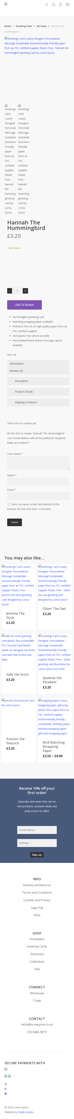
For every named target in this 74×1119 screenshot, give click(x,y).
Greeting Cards (24, 26)
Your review (15, 453)
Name (12, 475)
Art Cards (42, 26)
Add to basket (24, 304)
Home (7, 26)
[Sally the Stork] (19, 651)
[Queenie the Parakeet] (55, 652)
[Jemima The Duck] (19, 585)
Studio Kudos (25, 1112)
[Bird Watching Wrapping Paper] (55, 717)
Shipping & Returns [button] (26, 402)
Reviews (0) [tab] (16, 371)
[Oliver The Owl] (55, 583)
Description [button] (21, 381)
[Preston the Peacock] (19, 715)
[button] (68, 4)
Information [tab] (17, 363)
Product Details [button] (24, 391)
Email (11, 489)
